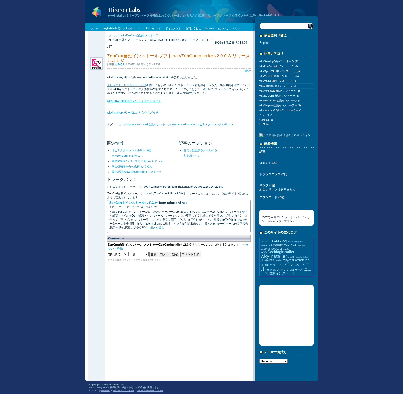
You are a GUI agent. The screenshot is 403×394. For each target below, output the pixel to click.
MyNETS (265, 245)
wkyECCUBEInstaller (279, 249)
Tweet (247, 71)
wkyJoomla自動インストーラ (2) (278, 85)
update (131, 124)
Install (290, 242)
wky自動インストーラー (272, 265)
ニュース (121, 124)
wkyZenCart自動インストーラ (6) (278, 66)
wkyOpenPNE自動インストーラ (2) (279, 71)
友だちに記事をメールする (200, 150)
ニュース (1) (266, 115)
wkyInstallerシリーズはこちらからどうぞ (132, 112)
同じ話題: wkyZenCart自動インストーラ (137, 171)
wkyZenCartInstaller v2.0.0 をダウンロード (134, 101)
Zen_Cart (290, 245)
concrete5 (301, 246)
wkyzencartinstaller (184, 124)
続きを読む (157, 227)
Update (277, 245)
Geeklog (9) (266, 119)
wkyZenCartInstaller (296, 260)
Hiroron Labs (206, 5)
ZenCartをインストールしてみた (133, 202)
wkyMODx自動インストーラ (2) (277, 80)
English (264, 43)
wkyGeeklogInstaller (277, 252)
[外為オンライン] (285, 135)
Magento (298, 242)
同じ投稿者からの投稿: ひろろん (132, 166)
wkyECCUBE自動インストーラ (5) (279, 95)
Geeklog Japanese (123, 390)
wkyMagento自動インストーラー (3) (280, 105)
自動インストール (160, 124)
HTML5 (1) (265, 124)
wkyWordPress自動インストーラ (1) (280, 100)
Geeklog (279, 241)
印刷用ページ (192, 155)
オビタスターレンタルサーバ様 (126, 85)
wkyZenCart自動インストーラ (140, 35)
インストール (285, 266)
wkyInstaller (274, 256)
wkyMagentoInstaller (298, 257)
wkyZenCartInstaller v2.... (127, 155)
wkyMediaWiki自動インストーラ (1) (279, 90)
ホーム (112, 35)
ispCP (264, 249)
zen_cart (142, 124)
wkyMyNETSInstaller (271, 260)
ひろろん (120, 64)
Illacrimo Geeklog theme (150, 390)
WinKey (224, 5)
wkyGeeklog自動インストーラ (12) (279, 61)
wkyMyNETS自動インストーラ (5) (279, 76)
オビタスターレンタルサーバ (215, 124)
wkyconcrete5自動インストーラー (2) (280, 110)
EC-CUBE (266, 241)
